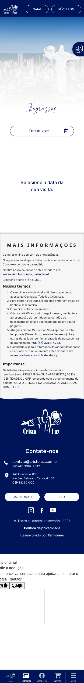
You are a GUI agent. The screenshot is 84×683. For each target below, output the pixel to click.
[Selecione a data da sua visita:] (42, 131)
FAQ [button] (62, 497)
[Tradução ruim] (17, 585)
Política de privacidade (42, 528)
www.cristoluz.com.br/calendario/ (26, 274)
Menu (73, 681)
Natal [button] (37, 9)
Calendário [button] (22, 497)
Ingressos (26, 681)
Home (10, 681)
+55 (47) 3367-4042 (45, 342)
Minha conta (42, 681)
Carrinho (57, 681)
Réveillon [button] (66, 9)
